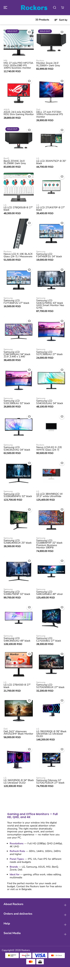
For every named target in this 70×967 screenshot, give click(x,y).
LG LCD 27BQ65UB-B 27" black (18, 208)
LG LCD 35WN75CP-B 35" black (51, 162)
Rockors (25, 950)
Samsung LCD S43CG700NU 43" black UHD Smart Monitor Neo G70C (50, 304)
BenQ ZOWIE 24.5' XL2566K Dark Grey (15, 162)
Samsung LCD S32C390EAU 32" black (17, 402)
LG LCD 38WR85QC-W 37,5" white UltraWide (49, 495)
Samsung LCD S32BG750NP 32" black (17, 593)
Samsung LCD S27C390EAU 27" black (49, 353)
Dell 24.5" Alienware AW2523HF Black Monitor (18, 732)
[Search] (55, 7)
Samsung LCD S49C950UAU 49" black (17, 639)
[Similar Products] (29, 32)
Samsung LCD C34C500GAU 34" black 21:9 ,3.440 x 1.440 (17, 354)
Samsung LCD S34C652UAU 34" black (49, 402)
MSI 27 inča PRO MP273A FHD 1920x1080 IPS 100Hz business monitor (18, 65)
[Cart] (62, 7)
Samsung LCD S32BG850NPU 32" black (18, 495)
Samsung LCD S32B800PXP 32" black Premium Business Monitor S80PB (49, 544)
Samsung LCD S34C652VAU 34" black (17, 448)
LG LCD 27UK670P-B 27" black (50, 208)
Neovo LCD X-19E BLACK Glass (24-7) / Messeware (18, 255)
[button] (5, 7)
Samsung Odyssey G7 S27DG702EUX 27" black (50, 781)
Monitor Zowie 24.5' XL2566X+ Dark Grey (48, 64)
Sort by (62, 20)
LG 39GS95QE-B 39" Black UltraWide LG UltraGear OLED (51, 733)
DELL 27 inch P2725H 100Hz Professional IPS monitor (49, 114)
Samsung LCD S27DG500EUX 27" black (50, 686)
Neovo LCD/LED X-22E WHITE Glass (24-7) (49, 448)
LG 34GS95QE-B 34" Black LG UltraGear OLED (19, 781)
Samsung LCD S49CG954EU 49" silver (49, 593)
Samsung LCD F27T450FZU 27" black (16, 301)
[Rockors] (34, 7)
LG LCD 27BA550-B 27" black (17, 686)
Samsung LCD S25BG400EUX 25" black (18, 541)
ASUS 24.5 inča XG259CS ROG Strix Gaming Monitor (19, 113)
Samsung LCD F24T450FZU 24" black (49, 255)
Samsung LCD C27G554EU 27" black (48, 639)
